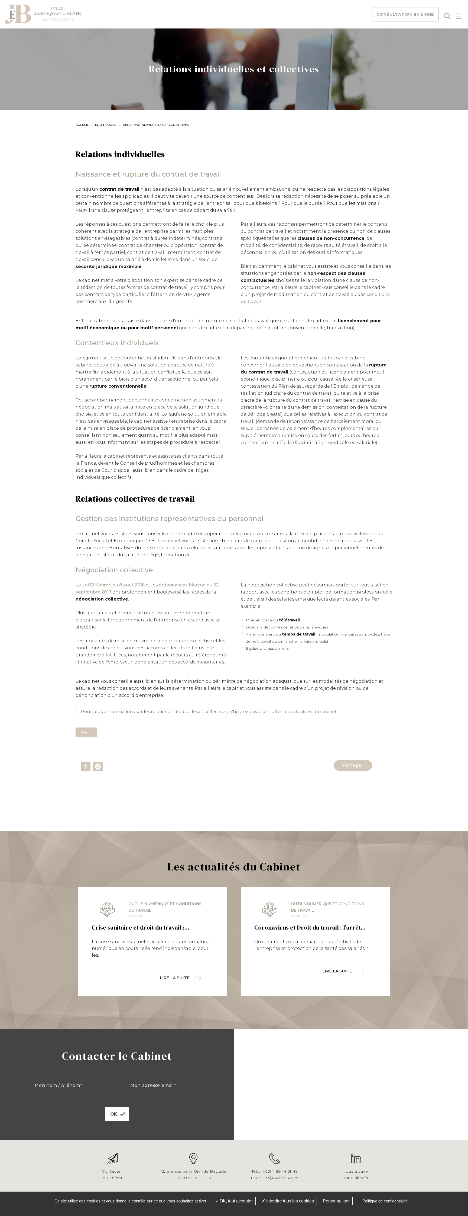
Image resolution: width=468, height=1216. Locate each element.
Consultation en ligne (405, 14)
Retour (86, 732)
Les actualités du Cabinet (234, 866)
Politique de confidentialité (385, 1201)
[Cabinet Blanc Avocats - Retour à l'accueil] (43, 14)
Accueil (82, 125)
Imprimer (98, 766)
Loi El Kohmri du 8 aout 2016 (113, 585)
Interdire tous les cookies (289, 1201)
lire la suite (175, 977)
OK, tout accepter (236, 1201)
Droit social (105, 125)
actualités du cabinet (314, 711)
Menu (458, 16)
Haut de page (86, 766)
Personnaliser (336, 1201)
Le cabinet (169, 540)
